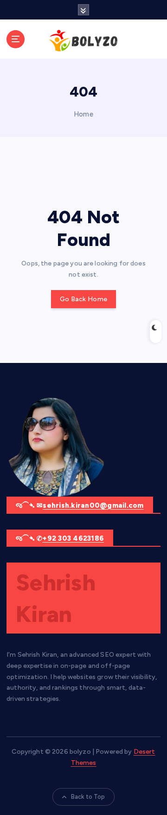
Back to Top (88, 796)
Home (83, 114)
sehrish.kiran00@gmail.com (93, 505)
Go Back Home (83, 299)
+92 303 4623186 (73, 538)
